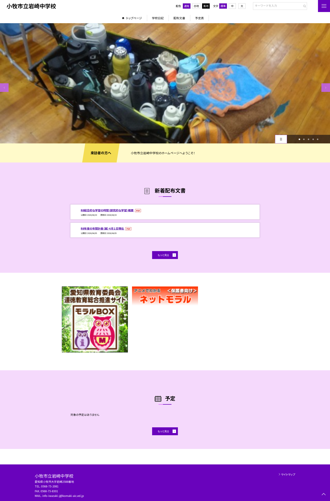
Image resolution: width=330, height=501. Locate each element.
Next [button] (325, 87)
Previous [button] (4, 87)
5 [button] (317, 139)
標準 (223, 6)
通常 (186, 6)
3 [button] (308, 139)
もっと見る (163, 255)
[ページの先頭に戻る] (323, 494)
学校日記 (158, 18)
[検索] (304, 5)
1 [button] (299, 139)
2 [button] (304, 139)
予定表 (199, 18)
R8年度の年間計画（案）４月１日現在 (103, 228)
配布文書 (179, 18)
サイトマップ (288, 474)
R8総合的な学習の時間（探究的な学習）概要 (107, 210)
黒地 (205, 6)
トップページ (134, 18)
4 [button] (313, 139)
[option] (165, 83)
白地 (196, 6)
